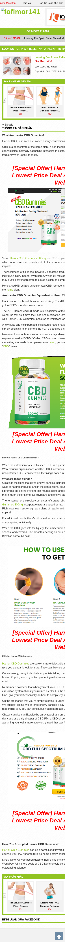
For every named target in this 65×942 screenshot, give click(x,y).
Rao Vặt (27, 3)
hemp (10, 289)
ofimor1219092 (38, 31)
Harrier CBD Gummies (15, 663)
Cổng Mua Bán (8, 3)
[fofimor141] (20, 11)
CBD (6, 346)
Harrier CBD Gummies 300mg (28, 258)
